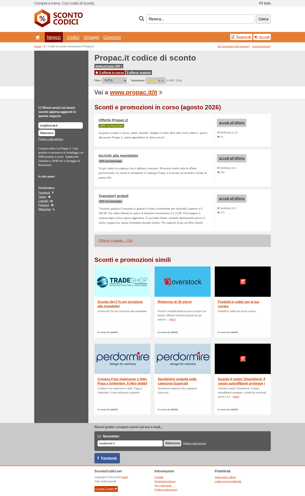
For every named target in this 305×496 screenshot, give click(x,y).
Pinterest (43, 205)
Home (37, 46)
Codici (73, 37)
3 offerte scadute (139, 72)
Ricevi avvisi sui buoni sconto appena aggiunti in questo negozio (57, 112)
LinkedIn (43, 201)
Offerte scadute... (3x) (116, 241)
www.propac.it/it (107, 66)
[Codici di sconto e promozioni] (58, 26)
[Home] (37, 37)
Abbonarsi (47, 133)
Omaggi (91, 37)
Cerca (263, 19)
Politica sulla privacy (50, 139)
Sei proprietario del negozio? (233, 46)
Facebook (44, 192)
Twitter (42, 196)
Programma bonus (165, 481)
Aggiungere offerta (225, 477)
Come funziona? (261, 46)
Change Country (104, 488)
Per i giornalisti (163, 485)
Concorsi (112, 37)
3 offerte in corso (111, 72)
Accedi (264, 37)
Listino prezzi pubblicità (228, 481)
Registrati (243, 37)
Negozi (54, 37)
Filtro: (97, 80)
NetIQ (125, 477)
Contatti (159, 477)
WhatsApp (44, 209)
